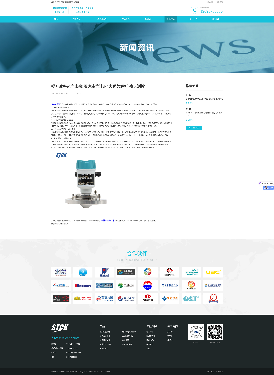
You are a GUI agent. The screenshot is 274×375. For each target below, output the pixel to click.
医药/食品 (150, 340)
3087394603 (71, 357)
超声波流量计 (105, 332)
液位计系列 (102, 19)
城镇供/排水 (150, 336)
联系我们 (220, 2)
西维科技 (219, 372)
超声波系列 (77, 19)
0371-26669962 (73, 344)
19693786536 (211, 11)
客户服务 (170, 336)
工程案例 (148, 19)
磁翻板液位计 (105, 340)
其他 (148, 349)
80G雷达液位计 (128, 336)
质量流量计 (104, 349)
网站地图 (210, 2)
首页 (56, 19)
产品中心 (126, 19)
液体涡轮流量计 (106, 344)
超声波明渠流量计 (129, 332)
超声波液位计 (105, 336)
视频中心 (170, 340)
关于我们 (193, 19)
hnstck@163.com (73, 353)
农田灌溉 (149, 344)
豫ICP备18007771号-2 (102, 372)
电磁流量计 (126, 340)
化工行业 (149, 332)
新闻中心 (171, 19)
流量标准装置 (127, 344)
